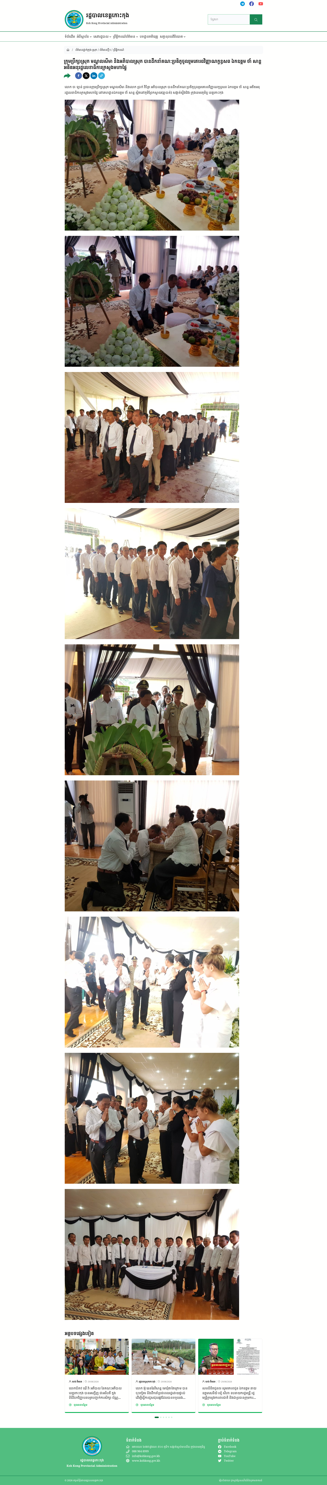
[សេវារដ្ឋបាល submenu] (110, 37)
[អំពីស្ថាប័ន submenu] (91, 37)
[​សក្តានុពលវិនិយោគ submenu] (185, 37)
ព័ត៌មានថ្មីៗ (105, 49)
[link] (97, 1376)
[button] (78, 75)
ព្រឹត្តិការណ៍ (118, 49)
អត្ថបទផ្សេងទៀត (79, 1333)
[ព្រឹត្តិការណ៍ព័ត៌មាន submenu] (137, 37)
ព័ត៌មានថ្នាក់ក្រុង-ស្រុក (86, 49)
